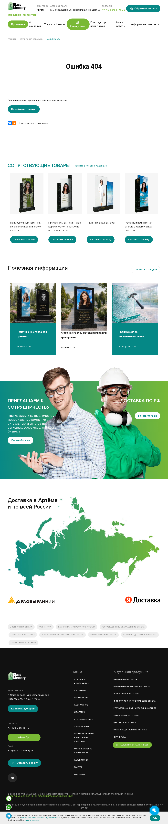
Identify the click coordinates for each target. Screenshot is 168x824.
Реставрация (81, 698)
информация (138, 24)
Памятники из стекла (23, 635)
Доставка (79, 712)
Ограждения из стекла (23, 643)
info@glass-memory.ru (22, 15)
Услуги (48, 24)
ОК (155, 817)
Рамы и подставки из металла (140, 635)
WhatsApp (24, 737)
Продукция (18, 24)
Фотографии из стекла (103, 635)
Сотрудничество (83, 719)
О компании (35, 24)
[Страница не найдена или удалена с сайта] (84, 542)
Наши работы (120, 24)
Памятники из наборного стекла (76, 627)
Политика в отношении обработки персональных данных (40, 796)
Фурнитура (45, 627)
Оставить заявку (24, 239)
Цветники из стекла (21, 627)
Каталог (61, 24)
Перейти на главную (23, 109)
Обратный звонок (145, 8)
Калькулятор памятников (134, 745)
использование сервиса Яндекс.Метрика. (41, 817)
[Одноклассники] (14, 123)
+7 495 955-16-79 (113, 9)
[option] (27, 208)
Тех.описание (81, 727)
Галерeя (78, 767)
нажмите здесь (31, 820)
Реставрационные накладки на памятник (84, 738)
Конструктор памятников (98, 24)
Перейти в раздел (146, 269)
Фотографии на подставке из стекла (62, 635)
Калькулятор (78, 26)
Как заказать (81, 705)
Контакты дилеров (23, 708)
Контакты (153, 24)
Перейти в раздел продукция (91, 166)
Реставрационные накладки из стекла (123, 627)
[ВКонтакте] (10, 123)
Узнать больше (20, 440)
